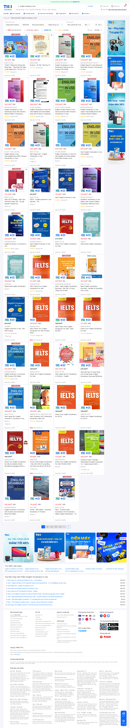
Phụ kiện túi (48, 716)
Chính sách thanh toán (62, 629)
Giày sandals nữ (41, 698)
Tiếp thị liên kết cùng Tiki (41, 632)
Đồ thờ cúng (61, 708)
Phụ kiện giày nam (40, 709)
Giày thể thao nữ (112, 693)
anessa (94, 662)
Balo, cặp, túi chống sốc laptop (65, 673)
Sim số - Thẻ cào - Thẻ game (90, 709)
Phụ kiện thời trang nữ (60, 679)
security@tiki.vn (23, 637)
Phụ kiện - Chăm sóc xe (83, 714)
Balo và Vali (58, 671)
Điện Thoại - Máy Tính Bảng (18, 699)
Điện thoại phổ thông (18, 702)
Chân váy (43, 675)
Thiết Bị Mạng (63, 695)
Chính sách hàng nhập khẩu (17, 633)
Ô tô (86, 716)
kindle (80, 662)
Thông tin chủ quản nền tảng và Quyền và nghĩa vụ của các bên (67, 641)
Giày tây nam (43, 706)
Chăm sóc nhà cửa (19, 696)
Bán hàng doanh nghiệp (41, 634)
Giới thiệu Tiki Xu (39, 629)
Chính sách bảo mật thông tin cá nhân (45, 623)
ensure (41, 662)
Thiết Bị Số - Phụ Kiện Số (84, 688)
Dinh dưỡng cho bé (18, 677)
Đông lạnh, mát (21, 689)
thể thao (54, 9)
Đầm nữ (38, 673)
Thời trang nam (37, 681)
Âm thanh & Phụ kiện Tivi (105, 673)
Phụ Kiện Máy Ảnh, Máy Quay (106, 701)
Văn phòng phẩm (90, 722)
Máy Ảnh (112, 709)
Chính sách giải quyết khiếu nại (43, 625)
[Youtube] (104, 615)
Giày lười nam (35, 706)
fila (29, 663)
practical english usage (72, 569)
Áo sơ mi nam (42, 685)
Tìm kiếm (90, 6)
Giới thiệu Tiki (38, 615)
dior (16, 662)
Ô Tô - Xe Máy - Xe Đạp (84, 712)
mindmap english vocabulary (94, 569)
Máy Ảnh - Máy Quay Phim (107, 699)
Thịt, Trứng (18, 686)
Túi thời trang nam (38, 719)
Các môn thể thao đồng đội (109, 690)
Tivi (103, 677)
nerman (85, 662)
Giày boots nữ (38, 699)
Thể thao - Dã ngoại (84, 675)
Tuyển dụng (38, 619)
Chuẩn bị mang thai (18, 681)
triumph (71, 662)
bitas (116, 662)
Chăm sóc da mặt (14, 709)
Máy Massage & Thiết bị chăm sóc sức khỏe (20, 712)
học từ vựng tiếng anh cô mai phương (75, 571)
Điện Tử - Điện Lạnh (105, 671)
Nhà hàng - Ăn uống (85, 706)
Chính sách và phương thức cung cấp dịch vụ (66, 634)
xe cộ (26, 9)
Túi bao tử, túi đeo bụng (46, 723)
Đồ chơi (26, 673)
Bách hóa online (85, 680)
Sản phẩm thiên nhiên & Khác (19, 714)
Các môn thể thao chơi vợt (109, 691)
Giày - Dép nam (37, 704)
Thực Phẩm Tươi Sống (17, 684)
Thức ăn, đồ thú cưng (18, 695)
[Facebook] (101, 615)
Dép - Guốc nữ (43, 697)
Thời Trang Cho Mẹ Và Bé (16, 673)
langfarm (18, 663)
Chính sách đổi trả (14, 629)
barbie (33, 662)
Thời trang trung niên (40, 678)
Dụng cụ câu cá (107, 689)
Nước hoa (16, 717)
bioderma (50, 662)
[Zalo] (108, 615)
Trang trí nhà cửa (59, 701)
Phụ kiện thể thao (109, 686)
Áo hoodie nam (39, 686)
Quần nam (42, 683)
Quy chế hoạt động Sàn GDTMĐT (65, 615)
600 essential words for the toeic (14, 571)
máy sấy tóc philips (110, 716)
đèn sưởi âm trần (106, 724)
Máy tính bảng (17, 704)
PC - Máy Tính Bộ (61, 696)
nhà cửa (44, 9)
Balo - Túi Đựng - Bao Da (108, 705)
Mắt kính (69, 679)
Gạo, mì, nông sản (18, 690)
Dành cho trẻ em (18, 693)
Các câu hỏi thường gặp (16, 618)
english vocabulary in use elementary (14, 569)
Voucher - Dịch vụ (82, 702)
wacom (89, 662)
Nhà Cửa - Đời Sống (61, 699)
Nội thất (62, 704)
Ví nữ (48, 715)
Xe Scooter (91, 716)
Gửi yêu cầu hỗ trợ (14, 620)
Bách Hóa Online (60, 712)
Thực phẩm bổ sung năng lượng (109, 694)
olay (103, 662)
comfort (112, 662)
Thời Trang (90, 673)
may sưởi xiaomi (107, 718)
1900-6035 (17, 615)
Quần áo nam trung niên (42, 690)
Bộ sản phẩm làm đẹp (19, 718)
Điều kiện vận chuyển (40, 636)
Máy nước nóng (109, 677)
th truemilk (28, 662)
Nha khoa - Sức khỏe (86, 708)
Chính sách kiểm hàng (15, 627)
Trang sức (57, 685)
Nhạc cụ (67, 708)
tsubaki (33, 663)
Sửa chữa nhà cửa (62, 702)
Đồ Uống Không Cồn (64, 720)
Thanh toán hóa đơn (82, 704)
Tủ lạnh (104, 674)
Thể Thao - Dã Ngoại (105, 681)
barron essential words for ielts (34, 571)
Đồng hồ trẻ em (71, 687)
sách (49, 9)
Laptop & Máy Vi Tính (88, 681)
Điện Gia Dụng (14, 722)
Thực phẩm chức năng (18, 710)
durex (45, 662)
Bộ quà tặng (62, 721)
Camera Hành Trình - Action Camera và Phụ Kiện (109, 704)
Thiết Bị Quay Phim (108, 708)
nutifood (75, 662)
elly (55, 662)
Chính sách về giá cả (62, 623)
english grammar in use (31, 569)
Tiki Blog (37, 617)
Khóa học (90, 704)
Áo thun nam (35, 683)
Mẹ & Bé (87, 678)
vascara (12, 662)
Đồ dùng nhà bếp (14, 723)
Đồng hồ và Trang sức (61, 684)
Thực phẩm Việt (23, 687)
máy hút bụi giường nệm (108, 721)
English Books (85, 723)
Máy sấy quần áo (107, 678)
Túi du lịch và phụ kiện (63, 673)
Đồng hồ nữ (64, 685)
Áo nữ (33, 673)
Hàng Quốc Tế (81, 671)
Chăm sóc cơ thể (18, 711)
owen (37, 662)
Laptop (69, 696)
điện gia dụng (20, 9)
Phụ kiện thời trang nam (64, 680)
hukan (22, 663)
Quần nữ (43, 673)
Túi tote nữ (42, 716)
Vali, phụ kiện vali (70, 674)
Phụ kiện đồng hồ (62, 687)
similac (107, 662)
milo (58, 662)
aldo (67, 662)
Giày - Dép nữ (36, 695)
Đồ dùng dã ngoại (109, 685)
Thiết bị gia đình (24, 723)
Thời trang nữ (36, 671)
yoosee (99, 662)
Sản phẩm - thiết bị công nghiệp (87, 682)
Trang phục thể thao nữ (105, 683)
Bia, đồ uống (16, 692)
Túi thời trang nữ (37, 713)
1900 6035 (17, 654)
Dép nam (40, 707)
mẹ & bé (32, 9)
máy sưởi (101, 714)
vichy (26, 663)
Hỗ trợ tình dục (23, 717)
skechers (62, 662)
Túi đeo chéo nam (41, 721)
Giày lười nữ (46, 699)
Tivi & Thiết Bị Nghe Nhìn (86, 683)
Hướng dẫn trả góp (15, 631)
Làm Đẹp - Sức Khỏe (16, 707)
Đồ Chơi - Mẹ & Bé (15, 671)
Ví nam (34, 721)
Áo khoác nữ (44, 674)
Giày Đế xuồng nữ (42, 701)
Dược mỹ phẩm (24, 718)
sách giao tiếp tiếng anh (52, 571)
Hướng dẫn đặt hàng (15, 622)
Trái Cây (12, 686)
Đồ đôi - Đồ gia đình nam (44, 687)
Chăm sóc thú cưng (60, 714)
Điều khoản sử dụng (40, 627)
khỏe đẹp (38, 9)
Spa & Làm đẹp (88, 705)
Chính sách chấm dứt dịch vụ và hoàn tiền (66, 638)
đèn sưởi (107, 714)
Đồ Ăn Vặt (60, 718)
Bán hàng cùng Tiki (62, 617)
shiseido (12, 663)
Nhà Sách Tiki (81, 720)
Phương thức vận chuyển (16, 625)
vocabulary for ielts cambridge (115, 569)
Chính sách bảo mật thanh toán (43, 621)
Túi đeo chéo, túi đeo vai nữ (39, 715)
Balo (56, 673)
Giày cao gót (35, 697)
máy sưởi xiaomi (111, 720)
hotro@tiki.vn (23, 635)
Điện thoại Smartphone (16, 701)
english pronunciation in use (53, 569)
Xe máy (82, 716)
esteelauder (21, 662)
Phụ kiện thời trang (60, 677)
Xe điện (92, 714)
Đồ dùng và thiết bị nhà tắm (65, 705)
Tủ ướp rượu (115, 678)
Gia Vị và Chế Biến (62, 717)
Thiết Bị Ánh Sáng (109, 702)
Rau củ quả (16, 687)
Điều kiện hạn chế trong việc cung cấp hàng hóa (66, 626)
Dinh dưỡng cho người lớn (19, 678)
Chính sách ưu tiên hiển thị (63, 631)
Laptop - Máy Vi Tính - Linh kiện (65, 690)
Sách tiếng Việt (81, 722)
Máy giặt (104, 675)
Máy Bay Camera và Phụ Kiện (109, 709)
